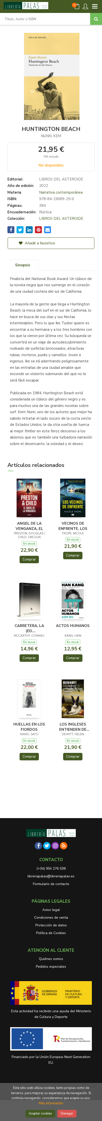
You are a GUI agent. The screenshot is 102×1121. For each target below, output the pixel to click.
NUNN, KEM (51, 135)
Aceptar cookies (40, 1113)
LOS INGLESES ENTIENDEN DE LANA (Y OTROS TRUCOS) (73, 727)
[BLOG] (63, 845)
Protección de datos (51, 925)
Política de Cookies (51, 933)
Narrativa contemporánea (61, 192)
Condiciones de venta (51, 917)
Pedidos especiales (51, 966)
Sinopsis (22, 265)
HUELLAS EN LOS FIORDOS (29, 727)
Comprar (29, 559)
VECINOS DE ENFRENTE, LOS (72, 526)
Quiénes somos (51, 958)
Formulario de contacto (51, 884)
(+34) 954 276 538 (51, 868)
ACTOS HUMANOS (73, 625)
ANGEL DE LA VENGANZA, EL (29, 526)
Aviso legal (51, 909)
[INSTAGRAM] (55, 845)
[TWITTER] (47, 845)
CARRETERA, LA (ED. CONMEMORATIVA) (29, 628)
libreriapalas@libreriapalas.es (51, 876)
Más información (51, 1103)
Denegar (67, 1113)
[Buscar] (96, 19)
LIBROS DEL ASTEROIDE (61, 179)
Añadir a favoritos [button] (39, 243)
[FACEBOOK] (38, 845)
